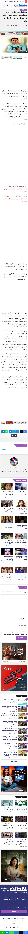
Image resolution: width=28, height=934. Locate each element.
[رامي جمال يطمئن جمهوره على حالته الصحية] (21, 570)
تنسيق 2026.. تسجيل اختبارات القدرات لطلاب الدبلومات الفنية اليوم (9, 730)
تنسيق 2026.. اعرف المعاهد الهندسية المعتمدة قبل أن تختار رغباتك (10, 723)
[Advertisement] (14, 75)
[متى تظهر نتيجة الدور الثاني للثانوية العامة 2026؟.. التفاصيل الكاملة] (22, 746)
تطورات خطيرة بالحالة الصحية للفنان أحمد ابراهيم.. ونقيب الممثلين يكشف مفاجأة (15, 199)
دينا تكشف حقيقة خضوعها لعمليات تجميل (22, 510)
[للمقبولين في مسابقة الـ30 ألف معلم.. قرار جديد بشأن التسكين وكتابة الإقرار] (22, 716)
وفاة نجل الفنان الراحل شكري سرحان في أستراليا (7, 542)
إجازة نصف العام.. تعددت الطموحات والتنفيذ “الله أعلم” (8, 841)
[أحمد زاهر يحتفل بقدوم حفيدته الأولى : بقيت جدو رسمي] (21, 536)
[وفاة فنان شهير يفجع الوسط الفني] (7, 503)
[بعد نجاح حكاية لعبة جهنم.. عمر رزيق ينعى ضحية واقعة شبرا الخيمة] (7, 486)
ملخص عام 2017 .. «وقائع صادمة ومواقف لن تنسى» (7, 825)
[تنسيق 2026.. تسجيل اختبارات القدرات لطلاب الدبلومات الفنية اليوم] (22, 731)
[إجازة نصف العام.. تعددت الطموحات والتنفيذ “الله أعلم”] (7, 835)
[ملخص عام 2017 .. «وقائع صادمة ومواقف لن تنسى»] (7, 819)
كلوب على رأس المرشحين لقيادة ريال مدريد (21, 825)
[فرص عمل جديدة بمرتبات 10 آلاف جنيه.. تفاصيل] (22, 702)
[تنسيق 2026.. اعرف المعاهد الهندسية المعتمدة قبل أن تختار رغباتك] (22, 723)
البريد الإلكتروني (23, 618)
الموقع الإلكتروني (23, 625)
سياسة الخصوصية (14, 921)
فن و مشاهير (23, 9)
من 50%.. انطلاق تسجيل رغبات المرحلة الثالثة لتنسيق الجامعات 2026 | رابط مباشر (9, 738)
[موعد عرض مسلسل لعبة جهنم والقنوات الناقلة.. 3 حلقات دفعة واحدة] (21, 519)
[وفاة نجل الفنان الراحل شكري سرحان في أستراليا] (7, 536)
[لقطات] (20, 6)
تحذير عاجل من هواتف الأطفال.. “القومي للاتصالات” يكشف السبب (9, 708)
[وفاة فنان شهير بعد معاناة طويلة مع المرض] (21, 486)
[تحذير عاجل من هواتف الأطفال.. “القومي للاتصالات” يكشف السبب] (22, 709)
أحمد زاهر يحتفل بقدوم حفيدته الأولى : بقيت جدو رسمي (21, 542)
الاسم (25, 612)
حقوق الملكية (6, 921)
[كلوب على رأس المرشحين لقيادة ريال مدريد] (21, 819)
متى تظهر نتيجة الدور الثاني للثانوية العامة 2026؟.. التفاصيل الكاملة (10, 745)
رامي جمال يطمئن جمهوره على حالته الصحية (22, 576)
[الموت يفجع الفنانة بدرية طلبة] (7, 519)
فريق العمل (21, 921)
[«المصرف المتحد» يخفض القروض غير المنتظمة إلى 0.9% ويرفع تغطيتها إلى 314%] (21, 835)
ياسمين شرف (23, 25)
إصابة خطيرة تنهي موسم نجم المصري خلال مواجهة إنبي (22, 809)
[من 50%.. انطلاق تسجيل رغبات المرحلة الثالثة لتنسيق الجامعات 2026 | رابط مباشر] (22, 738)
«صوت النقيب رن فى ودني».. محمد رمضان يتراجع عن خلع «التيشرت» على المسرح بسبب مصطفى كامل (7, 559)
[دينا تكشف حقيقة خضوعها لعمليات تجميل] (21, 503)
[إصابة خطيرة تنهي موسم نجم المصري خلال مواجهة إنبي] (21, 803)
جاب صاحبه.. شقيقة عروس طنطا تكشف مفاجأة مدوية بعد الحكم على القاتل (15, 189)
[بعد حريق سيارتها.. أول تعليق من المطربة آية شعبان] (21, 551)
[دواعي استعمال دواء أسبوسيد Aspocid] (7, 803)
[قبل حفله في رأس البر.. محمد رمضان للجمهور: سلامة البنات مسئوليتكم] (7, 570)
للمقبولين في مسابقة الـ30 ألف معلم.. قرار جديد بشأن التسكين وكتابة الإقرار (9, 715)
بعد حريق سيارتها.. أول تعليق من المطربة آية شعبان (21, 558)
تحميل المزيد (14, 761)
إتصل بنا (14, 923)
